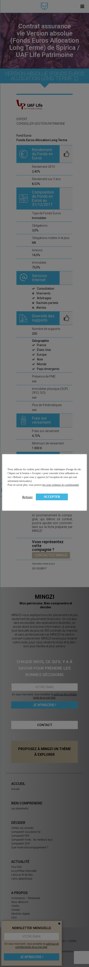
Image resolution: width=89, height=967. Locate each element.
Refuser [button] (27, 497)
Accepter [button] (52, 496)
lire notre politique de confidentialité (60, 484)
